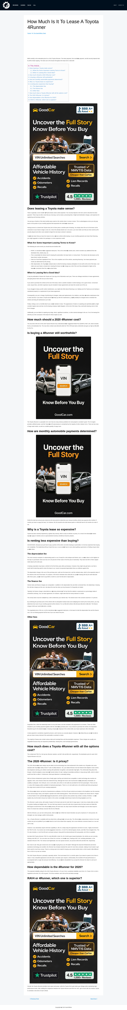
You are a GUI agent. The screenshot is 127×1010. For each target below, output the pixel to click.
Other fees (36, 90)
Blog (29, 5)
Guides (23, 5)
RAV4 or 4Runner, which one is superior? (43, 100)
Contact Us (121, 5)
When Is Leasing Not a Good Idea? (44, 72)
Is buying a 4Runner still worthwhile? (41, 77)
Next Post (94, 998)
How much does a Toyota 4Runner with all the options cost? (48, 93)
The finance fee (38, 88)
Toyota (29, 33)
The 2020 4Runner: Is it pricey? (39, 95)
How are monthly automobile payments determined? (46, 79)
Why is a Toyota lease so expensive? (41, 82)
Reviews (15, 5)
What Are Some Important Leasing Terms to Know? (49, 70)
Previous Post (34, 998)
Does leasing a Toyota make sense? (41, 68)
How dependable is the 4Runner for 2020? (43, 97)
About (115, 5)
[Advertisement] (63, 46)
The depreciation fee (39, 86)
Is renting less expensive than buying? (42, 84)
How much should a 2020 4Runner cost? (42, 75)
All (34, 5)
